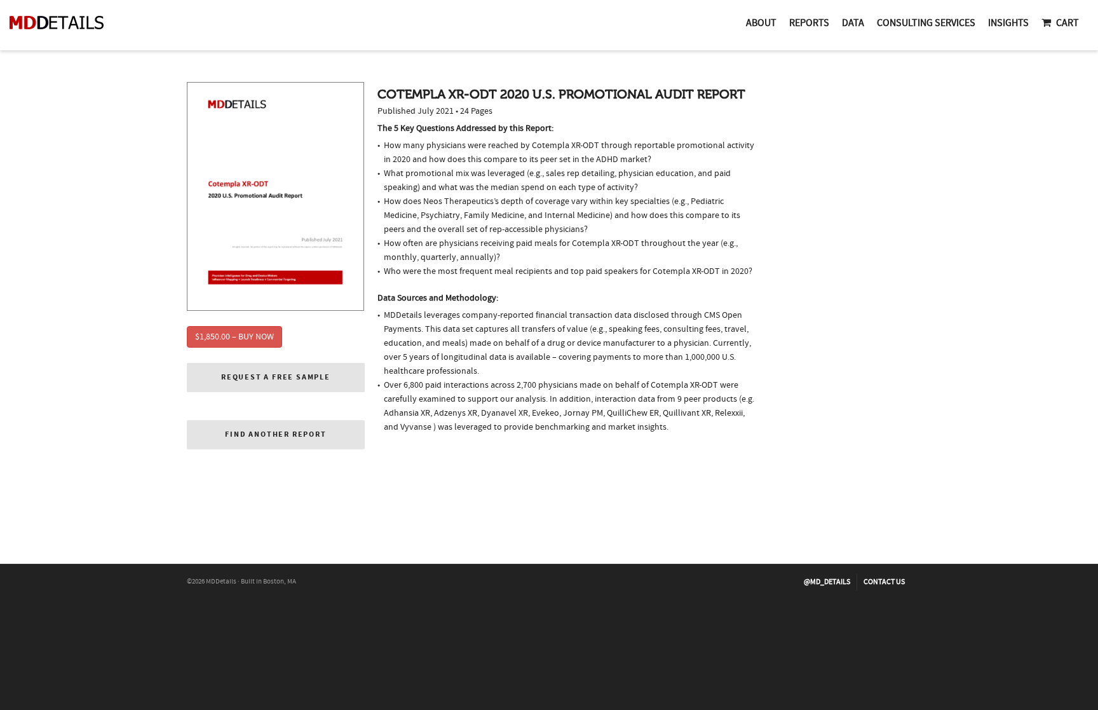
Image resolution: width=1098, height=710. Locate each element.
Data (853, 23)
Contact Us (884, 582)
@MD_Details (827, 582)
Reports (809, 23)
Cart (1067, 23)
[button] (276, 377)
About (761, 23)
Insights (1008, 23)
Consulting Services (926, 23)
